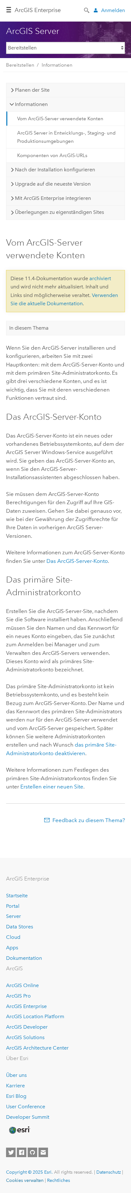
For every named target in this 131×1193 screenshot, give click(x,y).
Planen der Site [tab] (32, 90)
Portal (12, 906)
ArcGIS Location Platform (35, 1016)
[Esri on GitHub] (32, 1152)
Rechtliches (58, 1180)
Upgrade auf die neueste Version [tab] (53, 184)
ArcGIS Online (22, 985)
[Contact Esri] (43, 1152)
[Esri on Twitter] (11, 1152)
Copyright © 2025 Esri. (29, 1172)
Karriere (15, 1086)
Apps (12, 948)
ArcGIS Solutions (25, 1037)
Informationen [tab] (31, 104)
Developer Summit (27, 1117)
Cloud (13, 937)
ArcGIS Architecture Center (37, 1048)
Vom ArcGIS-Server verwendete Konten (60, 119)
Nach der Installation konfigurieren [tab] (55, 170)
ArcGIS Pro (18, 996)
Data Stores (19, 927)
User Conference (25, 1107)
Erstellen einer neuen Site (51, 786)
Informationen (57, 65)
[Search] (87, 10)
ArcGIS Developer (27, 1027)
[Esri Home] (19, 1130)
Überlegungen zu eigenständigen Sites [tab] (59, 212)
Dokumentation (24, 958)
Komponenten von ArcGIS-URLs (52, 155)
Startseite (17, 896)
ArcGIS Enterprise (38, 10)
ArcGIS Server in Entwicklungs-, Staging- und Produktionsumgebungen (66, 137)
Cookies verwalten (25, 1180)
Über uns (16, 1075)
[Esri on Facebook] (21, 1152)
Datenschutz (108, 1172)
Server (13, 916)
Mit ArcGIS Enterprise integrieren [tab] (53, 198)
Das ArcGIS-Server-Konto (77, 561)
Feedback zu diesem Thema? (88, 820)
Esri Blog (16, 1096)
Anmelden (113, 10)
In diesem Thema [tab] (29, 328)
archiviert (100, 278)
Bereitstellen (20, 65)
